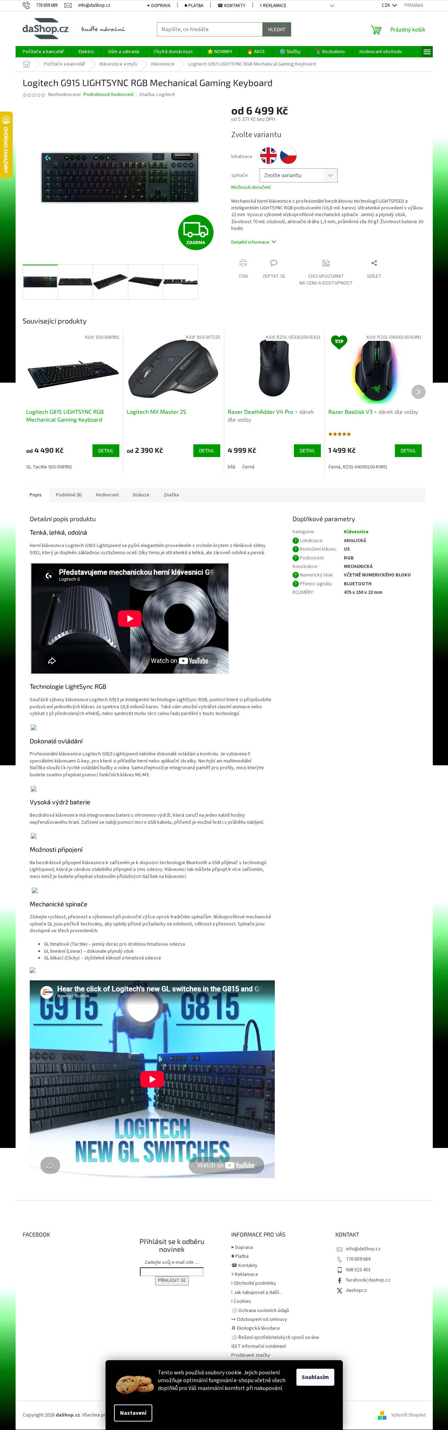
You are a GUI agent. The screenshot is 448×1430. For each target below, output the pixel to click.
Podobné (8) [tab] (69, 495)
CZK (386, 5)
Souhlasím (315, 1377)
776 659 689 (358, 1259)
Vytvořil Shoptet (408, 1415)
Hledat (276, 29)
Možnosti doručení (251, 187)
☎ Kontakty (231, 5)
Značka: (157, 94)
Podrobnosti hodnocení (109, 94)
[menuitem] (43, 51)
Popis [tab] (36, 495)
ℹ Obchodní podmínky (253, 1283)
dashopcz (356, 1290)
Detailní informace (250, 242)
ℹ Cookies (241, 1301)
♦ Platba (194, 5)
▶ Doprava (158, 5)
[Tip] (375, 369)
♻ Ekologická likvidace (255, 1328)
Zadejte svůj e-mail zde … (171, 1262)
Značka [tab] (171, 495)
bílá (231, 467)
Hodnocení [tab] (107, 495)
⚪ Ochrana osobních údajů (260, 1310)
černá (248, 467)
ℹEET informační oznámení (258, 1346)
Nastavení (133, 1413)
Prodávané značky (250, 1355)
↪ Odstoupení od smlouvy (259, 1319)
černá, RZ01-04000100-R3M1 (357, 467)
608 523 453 (358, 1269)
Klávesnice (356, 531)
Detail (106, 450)
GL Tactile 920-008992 (49, 467)
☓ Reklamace (273, 5)
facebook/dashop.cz (368, 1280)
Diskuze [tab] (141, 495)
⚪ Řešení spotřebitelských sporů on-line (275, 1337)
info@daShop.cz (363, 1248)
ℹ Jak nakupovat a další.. (256, 1292)
